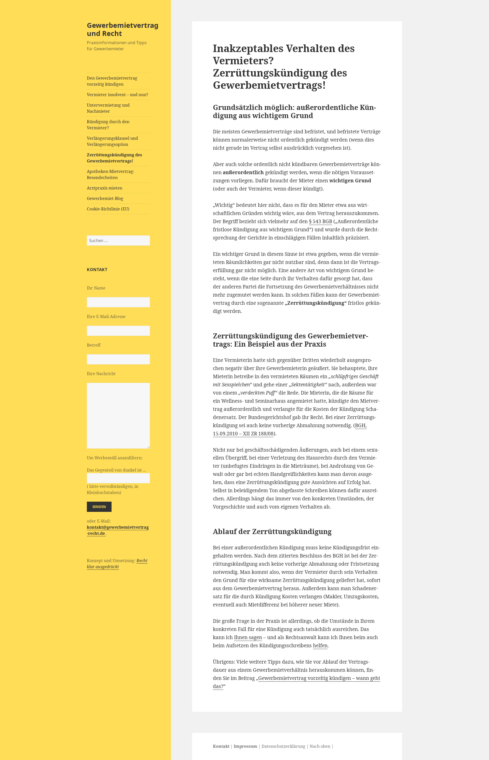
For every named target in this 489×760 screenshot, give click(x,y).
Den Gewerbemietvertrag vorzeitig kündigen (112, 81)
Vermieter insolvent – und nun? (117, 94)
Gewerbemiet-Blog (105, 198)
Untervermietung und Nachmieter (108, 108)
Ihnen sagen (248, 637)
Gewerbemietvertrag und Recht (122, 29)
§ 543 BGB (320, 221)
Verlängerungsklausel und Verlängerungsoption (112, 141)
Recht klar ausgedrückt (117, 563)
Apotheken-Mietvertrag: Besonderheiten (110, 174)
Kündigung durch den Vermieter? (108, 125)
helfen (320, 645)
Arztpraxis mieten (104, 188)
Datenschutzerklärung (283, 746)
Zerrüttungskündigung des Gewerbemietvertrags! (114, 158)
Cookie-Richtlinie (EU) (108, 209)
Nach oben (320, 746)
